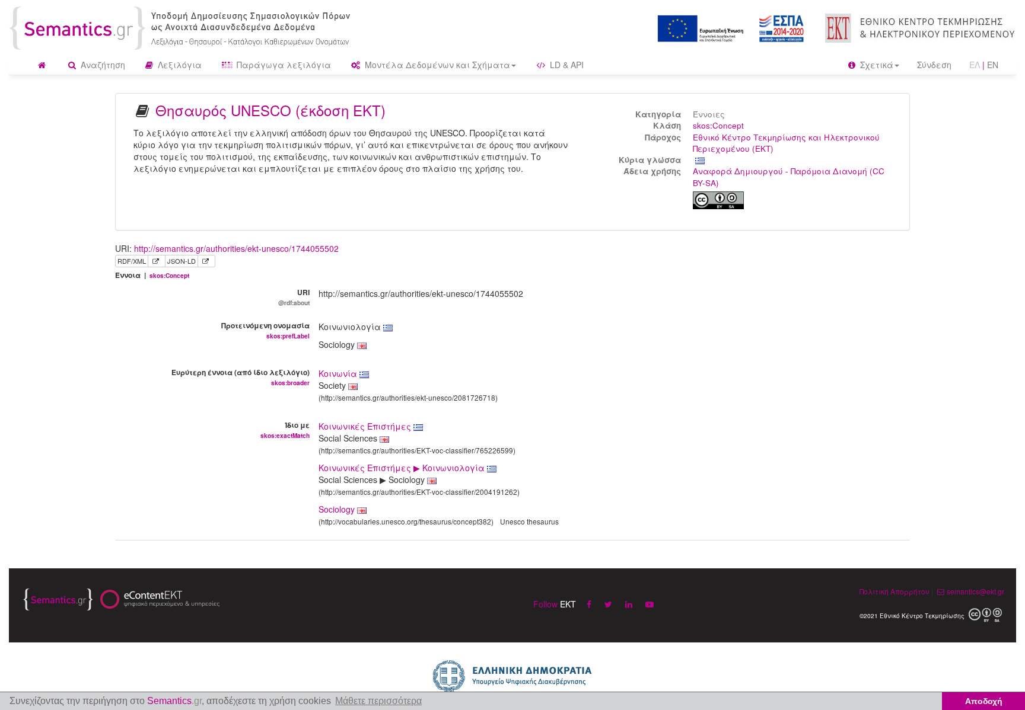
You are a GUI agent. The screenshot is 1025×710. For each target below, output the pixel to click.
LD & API (565, 65)
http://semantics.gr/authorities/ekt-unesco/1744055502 (236, 248)
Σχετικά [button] (875, 65)
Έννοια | (152, 275)
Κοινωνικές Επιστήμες (366, 426)
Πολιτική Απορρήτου (894, 591)
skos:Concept (718, 125)
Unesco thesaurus (529, 521)
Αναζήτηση (101, 65)
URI (294, 297)
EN (992, 65)
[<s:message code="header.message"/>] (182, 27)
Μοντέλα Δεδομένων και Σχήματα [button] (436, 65)
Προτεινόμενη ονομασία (265, 330)
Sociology (337, 509)
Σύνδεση (934, 65)
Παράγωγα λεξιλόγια (282, 65)
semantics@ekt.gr (975, 591)
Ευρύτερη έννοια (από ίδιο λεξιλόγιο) (240, 377)
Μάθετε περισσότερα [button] (378, 701)
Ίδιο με (285, 430)
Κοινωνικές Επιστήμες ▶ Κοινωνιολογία (403, 468)
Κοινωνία (339, 373)
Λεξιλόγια (178, 65)
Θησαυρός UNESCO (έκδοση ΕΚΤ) (270, 110)
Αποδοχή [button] (983, 701)
